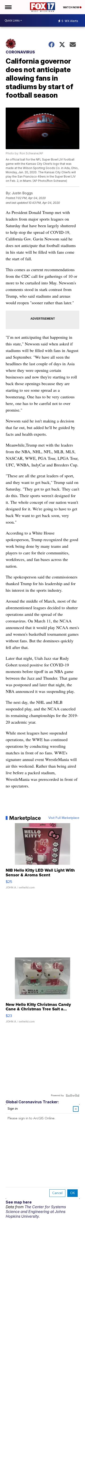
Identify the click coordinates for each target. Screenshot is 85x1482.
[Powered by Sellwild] (72, 1095)
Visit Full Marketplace (63, 818)
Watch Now (71, 7)
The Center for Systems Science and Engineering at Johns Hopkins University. (36, 1211)
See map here (19, 1202)
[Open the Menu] (8, 7)
